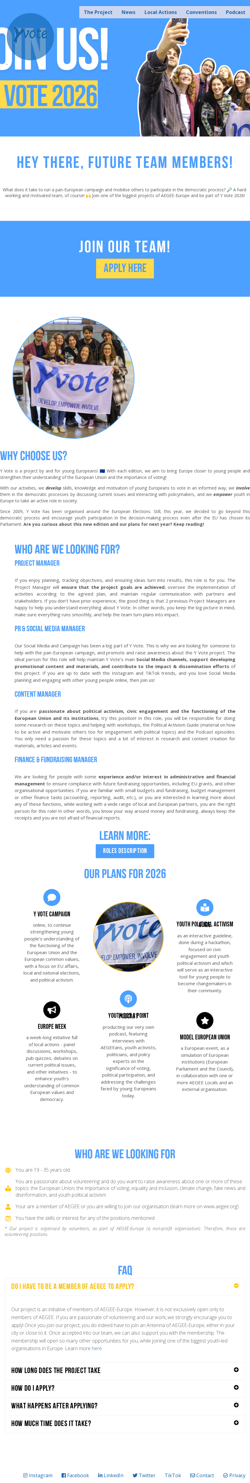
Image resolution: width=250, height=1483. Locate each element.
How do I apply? (33, 1389)
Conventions (201, 12)
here (97, 1348)
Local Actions (161, 12)
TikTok (173, 1475)
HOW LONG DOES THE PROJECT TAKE (56, 1371)
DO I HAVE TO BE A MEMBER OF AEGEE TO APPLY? (72, 1287)
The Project (98, 12)
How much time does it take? (51, 1424)
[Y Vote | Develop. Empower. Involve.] (30, 36)
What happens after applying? (54, 1406)
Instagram (40, 1475)
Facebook (78, 1475)
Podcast (235, 12)
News (128, 12)
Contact (205, 1475)
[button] (125, 1287)
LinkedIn (113, 1475)
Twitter (147, 1475)
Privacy (237, 1475)
